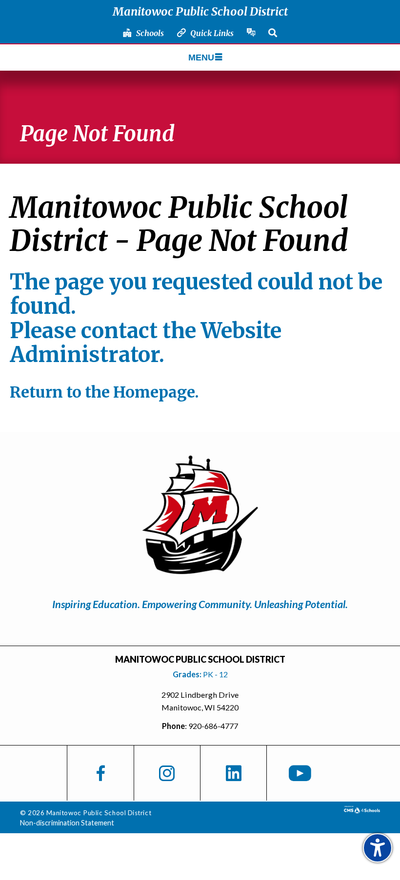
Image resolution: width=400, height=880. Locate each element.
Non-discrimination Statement (67, 823)
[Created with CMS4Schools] (362, 809)
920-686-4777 (213, 725)
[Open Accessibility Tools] (377, 847)
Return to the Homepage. (104, 392)
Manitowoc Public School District (200, 11)
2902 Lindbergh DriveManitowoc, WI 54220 (200, 701)
